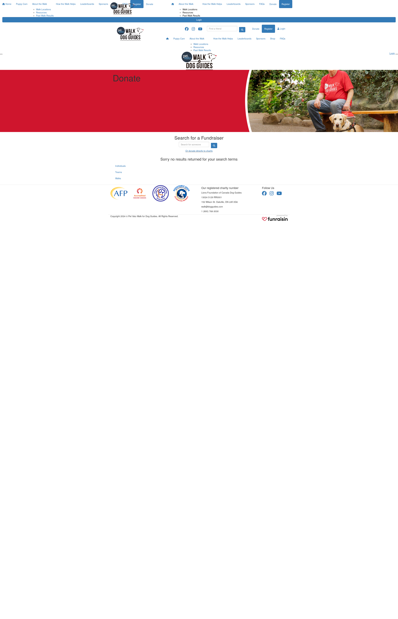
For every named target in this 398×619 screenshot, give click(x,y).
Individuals (120, 165)
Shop (272, 38)
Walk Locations (190, 9)
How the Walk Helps (212, 3)
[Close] (397, 54)
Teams (118, 172)
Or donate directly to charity (199, 150)
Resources (188, 12)
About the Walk (186, 3)
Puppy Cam (179, 38)
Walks (118, 178)
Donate (273, 4)
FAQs (262, 3)
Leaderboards (234, 3)
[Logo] (122, 8)
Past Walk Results (191, 15)
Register (286, 4)
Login (199, 19)
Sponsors (250, 3)
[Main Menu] (1, 54)
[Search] (242, 29)
